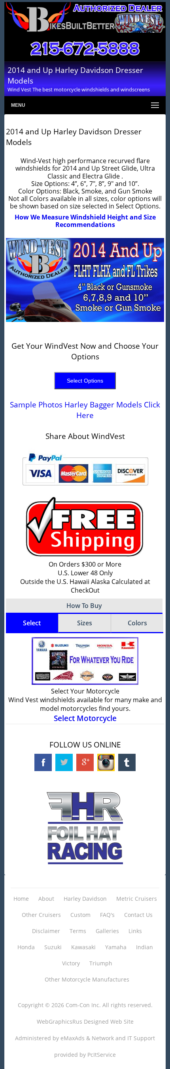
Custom (80, 914)
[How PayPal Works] (85, 488)
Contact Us (138, 914)
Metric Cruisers (136, 898)
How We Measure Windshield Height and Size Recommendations (85, 221)
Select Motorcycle (85, 718)
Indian (144, 947)
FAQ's (107, 914)
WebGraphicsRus (59, 1021)
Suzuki (53, 947)
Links (135, 931)
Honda (26, 947)
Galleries (107, 931)
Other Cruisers (41, 914)
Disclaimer (46, 931)
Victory (71, 963)
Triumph (100, 963)
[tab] (32, 623)
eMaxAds (72, 1038)
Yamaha (116, 947)
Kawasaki (83, 947)
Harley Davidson (85, 898)
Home (21, 898)
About (46, 898)
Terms (78, 931)
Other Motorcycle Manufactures (87, 979)
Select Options (85, 380)
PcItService (101, 1054)
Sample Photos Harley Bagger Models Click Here (85, 409)
